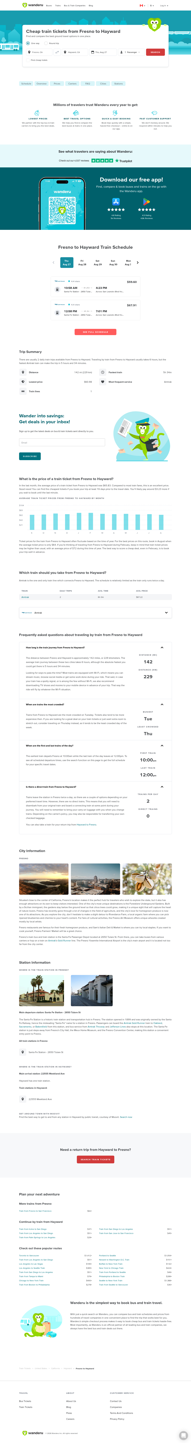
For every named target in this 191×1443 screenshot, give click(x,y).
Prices (57, 83)
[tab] (35, 45)
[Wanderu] (32, 5)
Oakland (157, 1023)
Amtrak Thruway (96, 1026)
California (55, 1368)
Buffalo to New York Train (111, 1264)
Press (69, 1413)
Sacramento (25, 1026)
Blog (91, 5)
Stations (118, 83)
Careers (70, 1419)
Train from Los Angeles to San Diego (36, 1233)
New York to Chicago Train (111, 1268)
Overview (42, 83)
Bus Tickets (25, 1401)
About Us (71, 1401)
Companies (116, 1407)
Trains (58, 5)
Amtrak (25, 597)
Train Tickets (25, 1368)
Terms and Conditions (121, 1413)
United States (41, 1368)
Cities (103, 83)
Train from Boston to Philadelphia (34, 1284)
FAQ (87, 83)
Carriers (72, 83)
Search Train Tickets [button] (95, 1159)
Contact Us (115, 1401)
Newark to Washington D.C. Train (114, 1259)
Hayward (68, 1368)
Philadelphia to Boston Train (112, 1276)
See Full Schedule (95, 332)
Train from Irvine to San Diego (33, 1229)
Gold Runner (64, 940)
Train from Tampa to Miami (31, 1276)
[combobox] (39, 52)
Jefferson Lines (118, 1026)
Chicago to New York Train (31, 1280)
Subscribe (30, 456)
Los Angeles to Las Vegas (31, 1264)
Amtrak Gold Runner (134, 1023)
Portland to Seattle (107, 1255)
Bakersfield (41, 1026)
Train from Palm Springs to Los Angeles (37, 1237)
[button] (143, 5)
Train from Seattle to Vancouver (113, 1284)
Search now (126, 1117)
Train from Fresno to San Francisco (35, 1211)
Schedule (26, 83)
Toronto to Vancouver (29, 1255)
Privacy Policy (117, 1419)
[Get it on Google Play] (147, 201)
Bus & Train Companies (75, 5)
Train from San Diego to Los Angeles (116, 1229)
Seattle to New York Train (110, 1280)
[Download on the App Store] (116, 201)
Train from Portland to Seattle (112, 1272)
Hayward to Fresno (86, 824)
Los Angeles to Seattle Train (32, 1268)
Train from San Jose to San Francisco (116, 1233)
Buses (49, 5)
